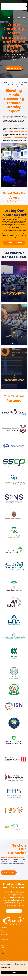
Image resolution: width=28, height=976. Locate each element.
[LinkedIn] (3, 953)
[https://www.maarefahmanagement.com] (14, 920)
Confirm (14, 972)
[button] (26, 6)
